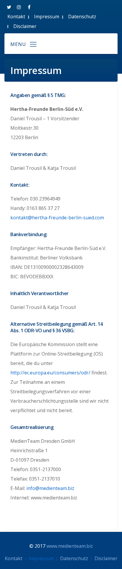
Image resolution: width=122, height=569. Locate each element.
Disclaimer (24, 26)
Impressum (46, 16)
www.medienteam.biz (69, 546)
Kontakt (16, 16)
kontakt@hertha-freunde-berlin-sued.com (57, 217)
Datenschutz (82, 16)
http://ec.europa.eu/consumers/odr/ (50, 372)
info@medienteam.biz (50, 488)
